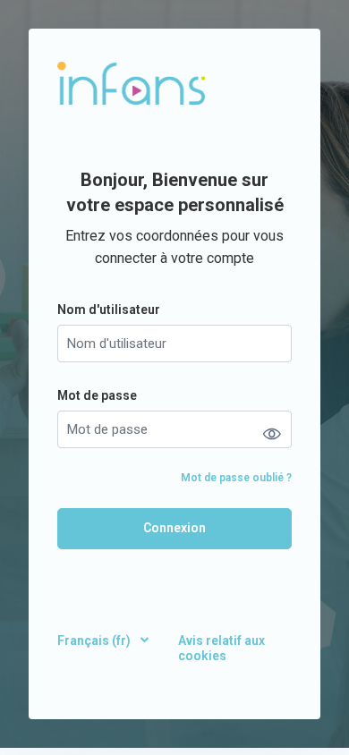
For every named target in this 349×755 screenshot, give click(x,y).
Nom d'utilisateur (108, 309)
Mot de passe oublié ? (236, 477)
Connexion (174, 528)
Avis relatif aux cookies (221, 648)
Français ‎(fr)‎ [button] (95, 640)
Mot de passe (97, 395)
